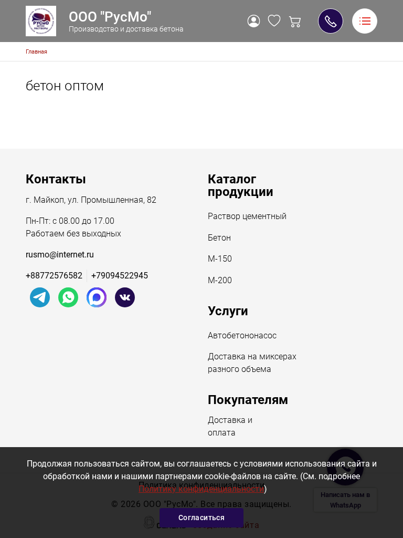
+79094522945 (330, 21)
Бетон (219, 238)
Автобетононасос (242, 335)
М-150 (220, 259)
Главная (36, 51)
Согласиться (201, 517)
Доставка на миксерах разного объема (252, 362)
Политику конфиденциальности (201, 489)
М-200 (220, 280)
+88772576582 (54, 276)
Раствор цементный (247, 216)
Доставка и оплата (230, 426)
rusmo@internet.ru (60, 255)
